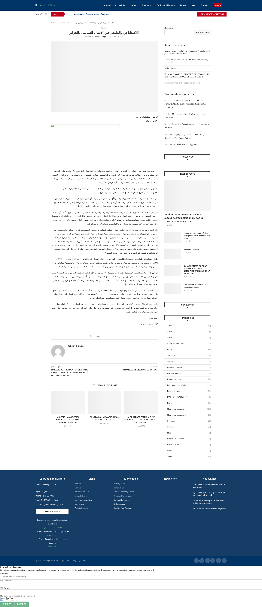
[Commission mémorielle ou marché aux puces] (104, 402)
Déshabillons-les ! (171, 68)
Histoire (182, 5)
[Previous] (68, 14)
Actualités (120, 5)
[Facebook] (191, 14)
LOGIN (218, 5)
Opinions (146, 5)
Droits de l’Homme (166, 5)
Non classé (189, 421)
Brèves (189, 350)
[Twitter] (195, 14)
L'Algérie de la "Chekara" (189, 397)
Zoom (189, 457)
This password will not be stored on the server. (18, 592)
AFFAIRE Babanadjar (189, 344)
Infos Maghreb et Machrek (189, 385)
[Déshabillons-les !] (172, 254)
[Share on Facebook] (111, 336)
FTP (4, 600)
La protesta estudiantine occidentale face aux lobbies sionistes (140, 420)
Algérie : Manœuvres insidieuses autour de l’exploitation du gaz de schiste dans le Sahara (183, 218)
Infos (133, 5)
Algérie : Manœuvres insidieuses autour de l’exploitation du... (68, 420)
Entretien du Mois (189, 373)
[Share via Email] (119, 336)
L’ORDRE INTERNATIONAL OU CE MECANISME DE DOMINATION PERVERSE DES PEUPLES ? (185, 103)
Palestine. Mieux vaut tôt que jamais (209, 509)
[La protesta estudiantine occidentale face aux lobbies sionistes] (141, 402)
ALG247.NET (52, 535)
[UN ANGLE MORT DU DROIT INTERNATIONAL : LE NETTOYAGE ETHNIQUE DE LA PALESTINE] (172, 270)
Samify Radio (52, 547)
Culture (189, 361)
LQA (82, 561)
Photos (189, 433)
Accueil (107, 5)
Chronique (189, 356)
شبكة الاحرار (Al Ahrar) (52, 528)
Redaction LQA (100, 37)
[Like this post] (108, 336)
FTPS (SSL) (13, 600)
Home (53, 23)
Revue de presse (189, 445)
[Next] (71, 14)
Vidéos (189, 451)
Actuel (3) (189, 338)
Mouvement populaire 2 (189, 415)
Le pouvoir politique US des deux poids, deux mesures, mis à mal (197, 235)
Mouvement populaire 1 (189, 409)
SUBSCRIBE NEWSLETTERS (212, 14)
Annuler (7, 604)
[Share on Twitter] (113, 336)
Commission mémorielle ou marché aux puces (92, 14)
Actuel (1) (189, 326)
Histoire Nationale (189, 379)
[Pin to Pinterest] (116, 336)
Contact (204, 5)
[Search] (225, 5)
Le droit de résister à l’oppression (185, 144)
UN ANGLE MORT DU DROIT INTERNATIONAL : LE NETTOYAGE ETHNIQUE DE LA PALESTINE (197, 270)
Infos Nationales (189, 391)
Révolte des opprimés (189, 439)
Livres (193, 5)
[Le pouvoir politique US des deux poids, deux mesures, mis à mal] (172, 237)
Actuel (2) (65, 23)
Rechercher (169, 28)
